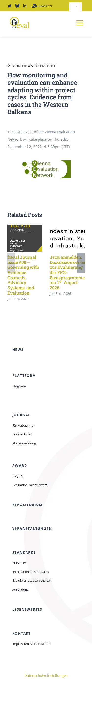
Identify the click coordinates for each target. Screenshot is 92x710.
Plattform (24, 375)
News (18, 349)
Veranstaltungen (32, 528)
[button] (11, 263)
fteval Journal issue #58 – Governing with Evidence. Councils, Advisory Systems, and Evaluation (17, 238)
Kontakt (21, 633)
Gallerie (32, 238)
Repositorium (27, 504)
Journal (21, 414)
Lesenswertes (27, 609)
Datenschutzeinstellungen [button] (46, 675)
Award (19, 465)
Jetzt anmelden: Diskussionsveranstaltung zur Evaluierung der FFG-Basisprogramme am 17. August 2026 (60, 238)
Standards (24, 552)
